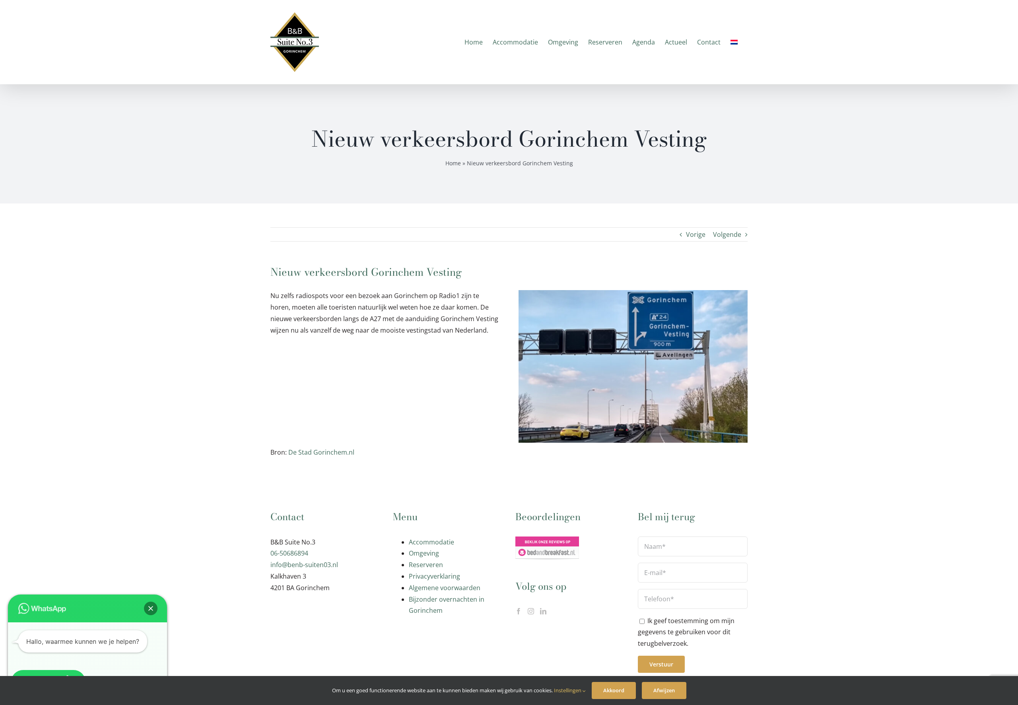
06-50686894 (289, 553)
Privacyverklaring (434, 576)
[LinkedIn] (543, 611)
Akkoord (613, 690)
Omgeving (424, 553)
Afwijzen (664, 690)
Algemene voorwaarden (444, 587)
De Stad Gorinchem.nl (321, 452)
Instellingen (568, 690)
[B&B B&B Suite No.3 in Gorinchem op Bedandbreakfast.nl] (547, 542)
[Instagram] (531, 611)
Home (453, 163)
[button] (150, 608)
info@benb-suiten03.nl (304, 564)
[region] (330, 394)
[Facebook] (518, 611)
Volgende (727, 234)
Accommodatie (431, 542)
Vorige (695, 234)
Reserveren (426, 564)
